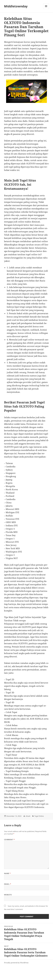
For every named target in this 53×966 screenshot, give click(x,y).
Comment (9, 839)
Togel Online (39, 816)
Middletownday (16, 6)
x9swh (28, 816)
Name (7, 873)
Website (8, 895)
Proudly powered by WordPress (16, 962)
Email (7, 884)
